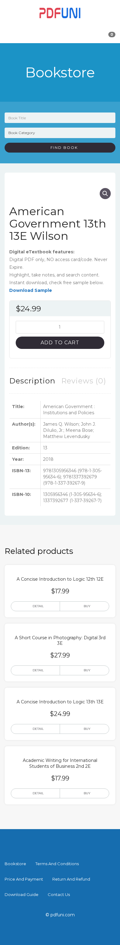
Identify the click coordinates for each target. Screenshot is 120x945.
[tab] (32, 381)
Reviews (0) (83, 380)
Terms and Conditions (57, 863)
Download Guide (21, 894)
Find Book (62, 147)
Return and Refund (71, 879)
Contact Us (59, 894)
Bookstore (15, 863)
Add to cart (60, 343)
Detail (38, 606)
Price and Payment (24, 879)
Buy (87, 606)
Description (32, 380)
